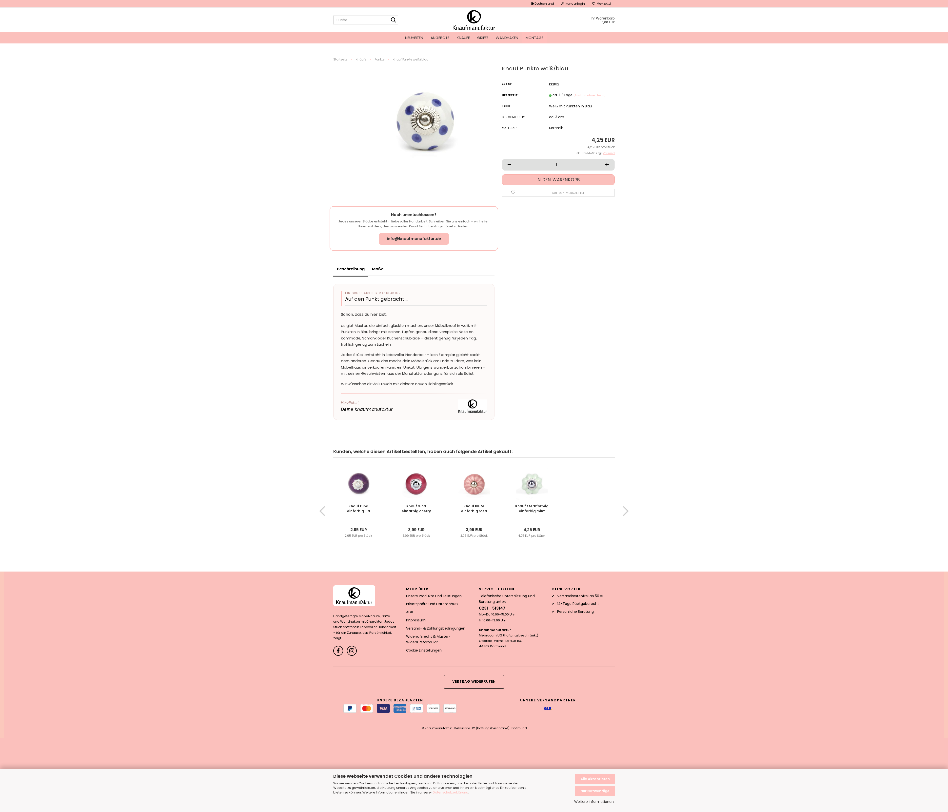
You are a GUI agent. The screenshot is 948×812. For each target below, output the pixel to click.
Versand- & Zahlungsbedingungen (435, 628)
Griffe (482, 37)
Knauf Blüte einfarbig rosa (474, 509)
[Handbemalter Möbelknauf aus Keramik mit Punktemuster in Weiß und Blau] (426, 120)
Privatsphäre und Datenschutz (432, 603)
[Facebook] (338, 651)
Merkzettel (603, 3)
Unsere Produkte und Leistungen (434, 596)
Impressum (416, 620)
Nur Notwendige (595, 791)
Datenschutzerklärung (450, 792)
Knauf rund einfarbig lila (358, 509)
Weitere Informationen (594, 801)
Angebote (440, 37)
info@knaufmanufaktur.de (414, 238)
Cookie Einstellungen (424, 650)
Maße (378, 269)
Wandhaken (507, 37)
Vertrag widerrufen (474, 681)
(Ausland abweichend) (589, 95)
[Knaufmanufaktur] (474, 20)
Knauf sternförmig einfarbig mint (532, 509)
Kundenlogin (574, 3)
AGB (409, 612)
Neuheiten (414, 37)
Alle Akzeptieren (595, 778)
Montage (534, 37)
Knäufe (463, 37)
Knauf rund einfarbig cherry (416, 509)
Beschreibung (351, 269)
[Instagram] (352, 651)
